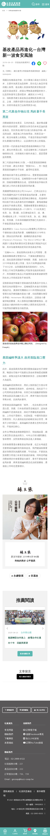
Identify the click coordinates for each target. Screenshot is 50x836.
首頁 (3, 10)
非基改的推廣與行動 (15, 10)
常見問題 (9, 730)
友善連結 (9, 742)
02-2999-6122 (15, 759)
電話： (8, 759)
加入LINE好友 (32, 738)
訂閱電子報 (31, 730)
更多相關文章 (25, 654)
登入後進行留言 (25, 677)
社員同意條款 (25, 791)
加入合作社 (40, 710)
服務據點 (24, 710)
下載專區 (9, 738)
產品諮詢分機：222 (14, 769)
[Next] (42, 628)
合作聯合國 (31, 632)
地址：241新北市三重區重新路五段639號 (27, 809)
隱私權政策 (8, 791)
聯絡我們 (9, 734)
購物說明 (10, 710)
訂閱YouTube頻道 (34, 742)
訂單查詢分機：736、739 (17, 774)
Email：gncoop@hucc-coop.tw (19, 779)
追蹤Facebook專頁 (34, 734)
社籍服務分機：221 (14, 764)
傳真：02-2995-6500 (34, 813)
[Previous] (7, 628)
